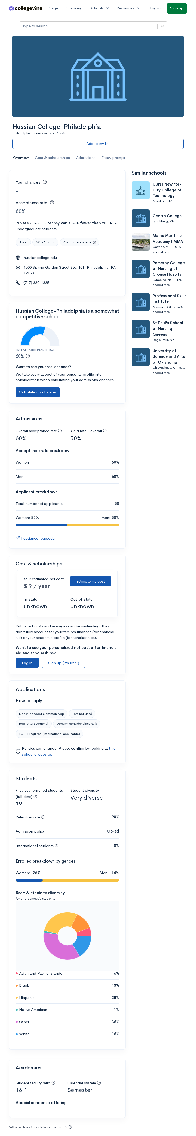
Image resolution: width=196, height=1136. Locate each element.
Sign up (176, 8)
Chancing (74, 8)
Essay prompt (113, 157)
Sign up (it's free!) (63, 662)
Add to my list (98, 143)
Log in (155, 8)
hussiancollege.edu (40, 257)
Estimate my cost (90, 581)
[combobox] (22, 26)
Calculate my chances (38, 392)
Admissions (85, 157)
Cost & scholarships (52, 157)
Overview (21, 157)
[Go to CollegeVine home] (25, 8)
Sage (53, 8)
